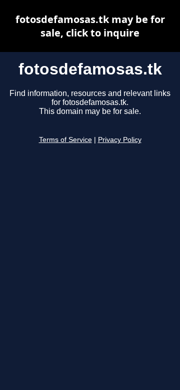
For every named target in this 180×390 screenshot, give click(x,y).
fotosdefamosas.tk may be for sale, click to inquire (90, 26)
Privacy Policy (120, 140)
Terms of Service (65, 140)
